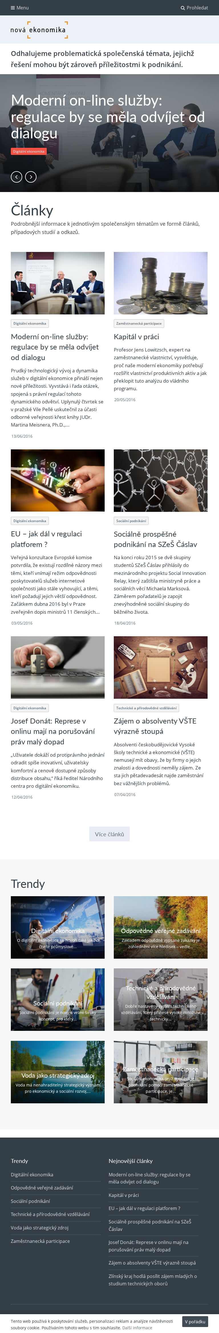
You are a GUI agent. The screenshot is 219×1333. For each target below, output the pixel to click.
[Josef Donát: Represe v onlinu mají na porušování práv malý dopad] (57, 667)
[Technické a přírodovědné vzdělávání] (160, 999)
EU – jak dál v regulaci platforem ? (46, 538)
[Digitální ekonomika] (57, 927)
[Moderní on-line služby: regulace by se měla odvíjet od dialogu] (57, 283)
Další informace (137, 1327)
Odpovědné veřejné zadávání (42, 1188)
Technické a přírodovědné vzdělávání (146, 708)
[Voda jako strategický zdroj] (57, 1072)
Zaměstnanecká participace (139, 323)
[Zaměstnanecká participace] (160, 1072)
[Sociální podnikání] (57, 999)
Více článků (109, 834)
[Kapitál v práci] (160, 283)
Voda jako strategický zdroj (39, 1228)
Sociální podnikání (131, 520)
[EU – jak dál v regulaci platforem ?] (57, 480)
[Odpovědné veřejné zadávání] (160, 927)
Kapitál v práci (136, 336)
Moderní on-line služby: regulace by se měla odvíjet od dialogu (108, 116)
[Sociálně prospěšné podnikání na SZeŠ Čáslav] (160, 480)
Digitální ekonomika (28, 151)
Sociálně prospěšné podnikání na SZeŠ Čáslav (155, 538)
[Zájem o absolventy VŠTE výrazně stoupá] (160, 667)
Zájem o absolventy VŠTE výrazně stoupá (155, 725)
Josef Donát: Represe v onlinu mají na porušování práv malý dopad (53, 731)
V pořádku (195, 1321)
